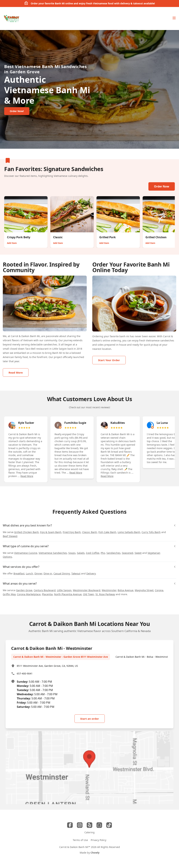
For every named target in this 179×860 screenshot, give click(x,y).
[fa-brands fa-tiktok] (109, 825)
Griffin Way (9, 594)
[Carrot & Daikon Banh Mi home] (11, 18)
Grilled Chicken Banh (26, 532)
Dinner (38, 573)
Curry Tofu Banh (151, 532)
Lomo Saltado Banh (129, 532)
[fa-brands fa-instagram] (80, 825)
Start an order (89, 718)
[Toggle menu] (174, 18)
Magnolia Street (144, 590)
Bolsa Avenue (125, 590)
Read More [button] (26, 476)
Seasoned (127, 553)
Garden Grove (24, 590)
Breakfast (18, 573)
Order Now (161, 186)
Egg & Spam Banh (50, 532)
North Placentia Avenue (68, 594)
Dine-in (48, 573)
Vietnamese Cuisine (25, 553)
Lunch (29, 573)
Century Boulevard (45, 590)
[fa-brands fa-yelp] (89, 825)
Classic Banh (89, 532)
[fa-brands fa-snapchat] (99, 825)
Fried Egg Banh (72, 532)
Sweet (138, 553)
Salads (81, 553)
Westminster (109, 590)
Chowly (95, 852)
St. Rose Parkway (105, 594)
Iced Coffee (92, 553)
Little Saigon (64, 590)
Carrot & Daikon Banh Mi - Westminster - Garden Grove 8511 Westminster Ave (60, 656)
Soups (72, 553)
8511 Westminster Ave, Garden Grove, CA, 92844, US (47, 665)
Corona (159, 590)
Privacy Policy (98, 840)
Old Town (88, 594)
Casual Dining (61, 573)
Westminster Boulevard (86, 590)
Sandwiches (113, 553)
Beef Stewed (10, 536)
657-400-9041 (25, 673)
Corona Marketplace (29, 594)
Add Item (12, 243)
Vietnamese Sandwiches (53, 553)
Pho (103, 553)
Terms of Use (80, 840)
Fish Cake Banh (107, 532)
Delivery (91, 573)
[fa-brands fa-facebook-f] (70, 825)
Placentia (47, 594)
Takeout (75, 573)
